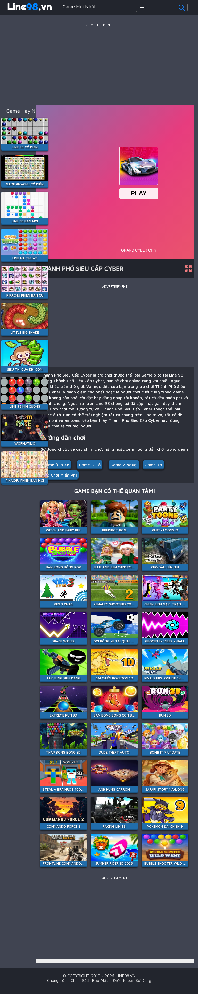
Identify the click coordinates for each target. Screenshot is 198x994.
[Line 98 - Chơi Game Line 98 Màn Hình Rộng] (30, 11)
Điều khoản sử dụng (132, 980)
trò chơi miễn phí (60, 475)
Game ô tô (90, 464)
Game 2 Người (123, 464)
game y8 (153, 464)
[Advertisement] (99, 64)
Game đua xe (56, 464)
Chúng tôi (56, 980)
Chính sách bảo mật (89, 980)
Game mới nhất (79, 6)
